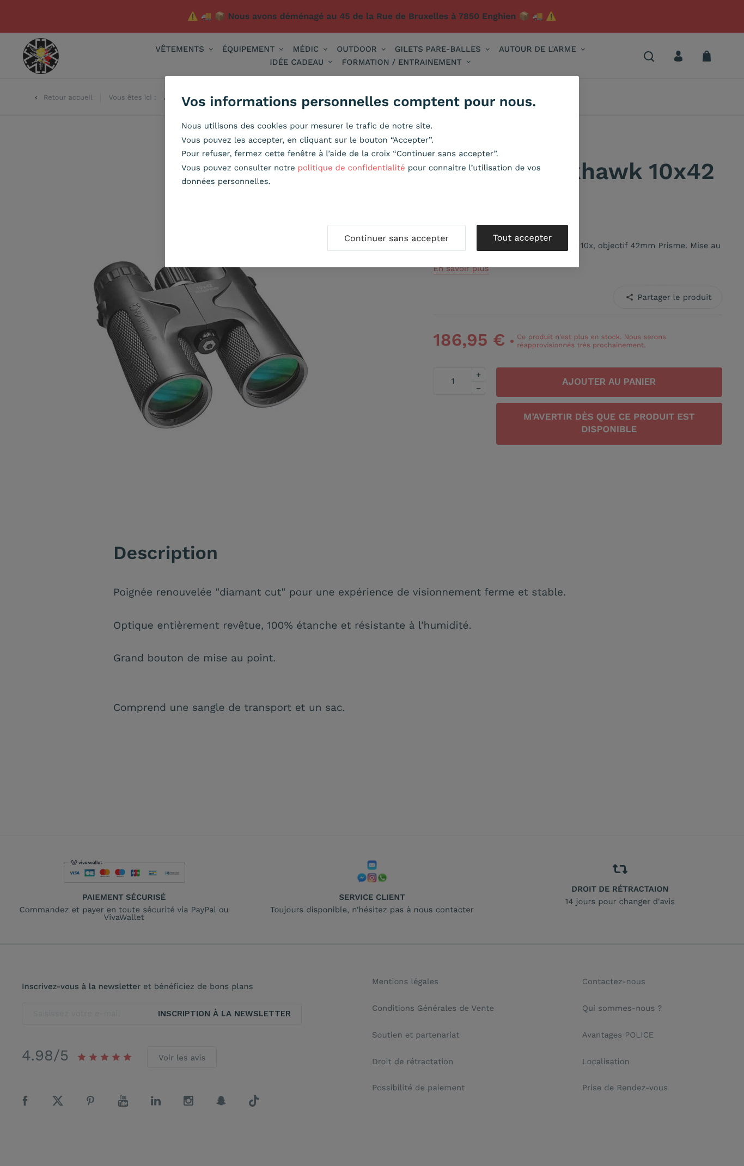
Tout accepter (522, 237)
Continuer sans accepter (396, 238)
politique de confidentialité (351, 168)
